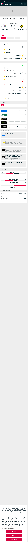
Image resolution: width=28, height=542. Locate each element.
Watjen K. (10, 93)
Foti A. (19, 73)
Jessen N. (18, 65)
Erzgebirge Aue (5, 29)
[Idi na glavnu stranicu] (8, 4)
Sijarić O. (16, 68)
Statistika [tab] (10, 37)
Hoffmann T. (9, 96)
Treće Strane (11, 519)
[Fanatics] (4, 126)
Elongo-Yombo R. (17, 93)
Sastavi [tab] (17, 37)
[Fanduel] (4, 111)
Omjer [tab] (7, 33)
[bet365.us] (4, 115)
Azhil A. (15, 73)
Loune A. (16, 44)
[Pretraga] (22, 4)
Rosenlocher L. (15, 96)
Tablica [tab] (13, 33)
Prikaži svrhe (14, 539)
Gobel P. (19, 90)
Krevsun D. (13, 65)
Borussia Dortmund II (22, 29)
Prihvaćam (14, 531)
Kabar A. (14, 90)
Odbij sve (14, 535)
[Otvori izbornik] (25, 4)
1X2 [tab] (2, 105)
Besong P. (14, 82)
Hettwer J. (11, 47)
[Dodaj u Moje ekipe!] (1, 26)
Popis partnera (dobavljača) (8, 528)
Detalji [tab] (3, 37)
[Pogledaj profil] (5, 26)
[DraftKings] (4, 122)
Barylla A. (14, 84)
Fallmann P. (8, 84)
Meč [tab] (3, 33)
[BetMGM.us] (4, 119)
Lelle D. (19, 82)
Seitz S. (7, 70)
